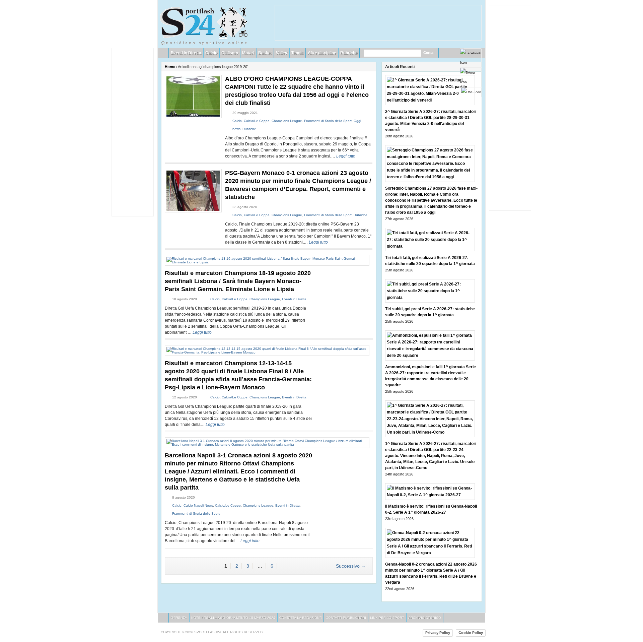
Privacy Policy (437, 632)
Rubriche (349, 53)
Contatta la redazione (300, 618)
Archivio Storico (424, 618)
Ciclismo (229, 53)
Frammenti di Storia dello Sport (328, 121)
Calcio (211, 53)
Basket (265, 53)
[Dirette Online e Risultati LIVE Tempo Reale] (204, 25)
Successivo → (351, 566)
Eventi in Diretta (186, 53)
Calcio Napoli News (198, 505)
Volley (281, 53)
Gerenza (179, 618)
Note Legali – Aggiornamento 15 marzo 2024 (233, 618)
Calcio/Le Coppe (257, 121)
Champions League (287, 121)
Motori (248, 53)
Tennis (297, 53)
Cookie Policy (470, 632)
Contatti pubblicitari (346, 618)
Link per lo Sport (387, 618)
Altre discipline (322, 53)
